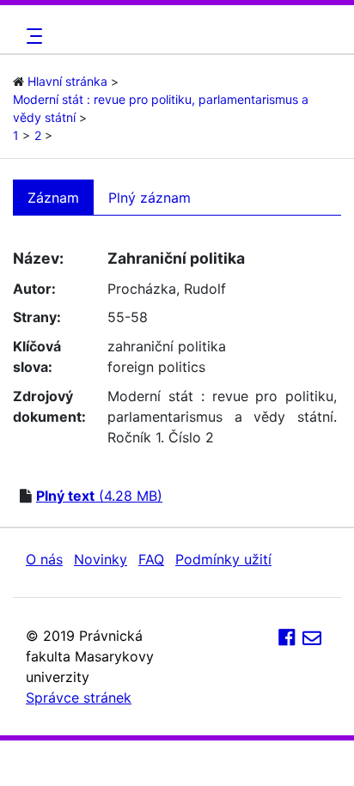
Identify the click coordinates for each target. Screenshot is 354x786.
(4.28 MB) (99, 495)
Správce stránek (78, 697)
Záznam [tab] (53, 197)
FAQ (151, 559)
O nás (44, 559)
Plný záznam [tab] (149, 197)
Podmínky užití (223, 559)
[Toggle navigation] (32, 36)
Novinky (100, 559)
